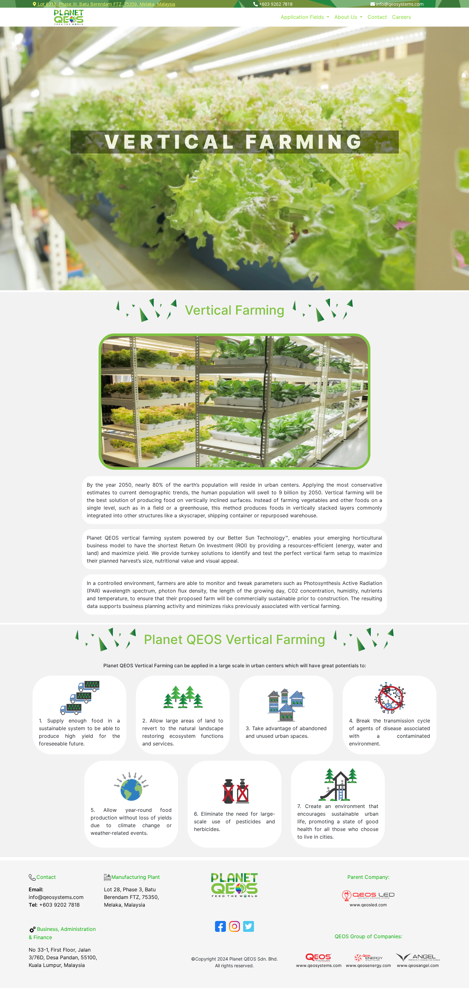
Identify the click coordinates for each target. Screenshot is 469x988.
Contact (377, 17)
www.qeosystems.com (318, 965)
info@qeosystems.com (56, 893)
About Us (346, 17)
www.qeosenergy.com (368, 965)
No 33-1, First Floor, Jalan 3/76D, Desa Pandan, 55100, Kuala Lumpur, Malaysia (63, 957)
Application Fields (303, 17)
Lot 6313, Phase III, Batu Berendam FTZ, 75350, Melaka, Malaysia (105, 4)
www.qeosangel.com (418, 965)
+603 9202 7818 (275, 4)
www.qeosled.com (368, 904)
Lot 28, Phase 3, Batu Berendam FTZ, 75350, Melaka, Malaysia (131, 897)
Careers (401, 17)
